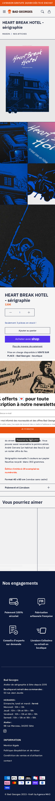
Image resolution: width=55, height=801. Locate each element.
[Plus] (28, 312)
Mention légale (11, 745)
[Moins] (10, 312)
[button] (5, 11)
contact (8, 760)
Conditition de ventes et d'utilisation (23, 755)
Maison (6, 34)
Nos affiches (20, 34)
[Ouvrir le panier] (49, 11)
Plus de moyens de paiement (28, 346)
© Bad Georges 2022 (16, 794)
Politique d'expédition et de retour (22, 750)
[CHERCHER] (42, 11)
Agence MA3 (43, 794)
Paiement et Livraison (17, 487)
